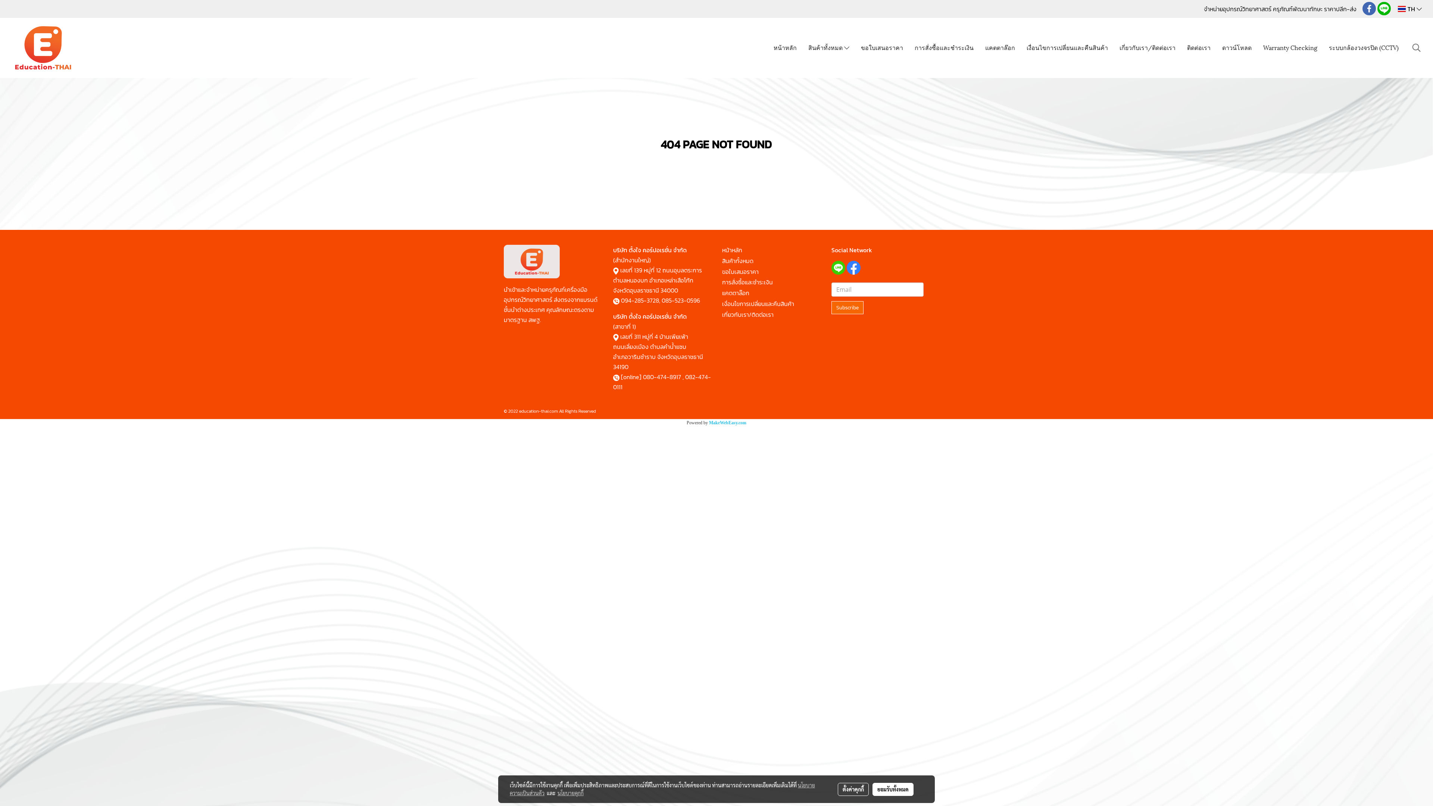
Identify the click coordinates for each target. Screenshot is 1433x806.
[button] (1416, 48)
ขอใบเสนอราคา (882, 47)
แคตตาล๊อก (1000, 47)
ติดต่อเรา (1199, 47)
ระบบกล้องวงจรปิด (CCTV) (1364, 47)
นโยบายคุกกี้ (571, 793)
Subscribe (847, 308)
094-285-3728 (640, 300)
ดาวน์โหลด (1237, 47)
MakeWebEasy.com (727, 422)
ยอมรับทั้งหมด (893, 789)
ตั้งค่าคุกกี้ (853, 789)
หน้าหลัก (785, 47)
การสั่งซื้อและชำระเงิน (944, 47)
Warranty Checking (1290, 47)
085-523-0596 (681, 300)
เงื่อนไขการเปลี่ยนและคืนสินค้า (1067, 47)
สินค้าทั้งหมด (826, 47)
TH (1411, 8)
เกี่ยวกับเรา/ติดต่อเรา (1148, 47)
